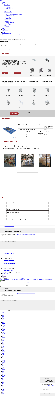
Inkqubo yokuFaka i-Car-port (8, 20)
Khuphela (3, 29)
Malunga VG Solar (4, 3)
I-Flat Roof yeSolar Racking (30, 279)
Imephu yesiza (18, 278)
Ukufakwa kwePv (23, 279)
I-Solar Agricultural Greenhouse (8, 19)
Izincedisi (5, 25)
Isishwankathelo (6, 4)
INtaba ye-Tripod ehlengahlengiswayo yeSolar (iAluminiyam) (14, 14)
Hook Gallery (7, 26)
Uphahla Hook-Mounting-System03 (9, 226)
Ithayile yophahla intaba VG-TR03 (10, 266)
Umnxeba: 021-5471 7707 (5, 273)
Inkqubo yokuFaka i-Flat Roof (8, 12)
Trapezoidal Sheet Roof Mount (9, 263)
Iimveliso (3, 32)
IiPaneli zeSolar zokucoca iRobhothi (10, 18)
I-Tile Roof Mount (8, 7)
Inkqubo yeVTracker (8, 17)
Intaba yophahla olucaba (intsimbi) (10, 15)
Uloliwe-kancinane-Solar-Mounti (10, 10)
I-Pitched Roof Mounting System (8, 6)
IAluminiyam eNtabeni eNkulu (10, 22)
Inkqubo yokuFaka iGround (7, 21)
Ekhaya (3, 31)
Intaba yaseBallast (8, 13)
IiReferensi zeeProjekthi (5, 27)
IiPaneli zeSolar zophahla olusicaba (39, 279)
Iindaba (3, 28)
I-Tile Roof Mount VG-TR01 (9, 253)
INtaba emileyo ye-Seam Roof (9, 256)
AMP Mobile (22, 278)
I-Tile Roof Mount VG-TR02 (9, 270)
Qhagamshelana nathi (5, 30)
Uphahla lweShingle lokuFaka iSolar (5, 279)
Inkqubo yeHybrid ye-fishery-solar (10, 24)
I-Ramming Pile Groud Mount (10, 23)
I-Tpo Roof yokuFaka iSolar (48, 279)
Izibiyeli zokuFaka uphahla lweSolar (16, 279)
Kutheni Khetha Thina (7, 5)
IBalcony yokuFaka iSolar (7, 11)
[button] (5, 73)
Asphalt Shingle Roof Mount (9, 8)
